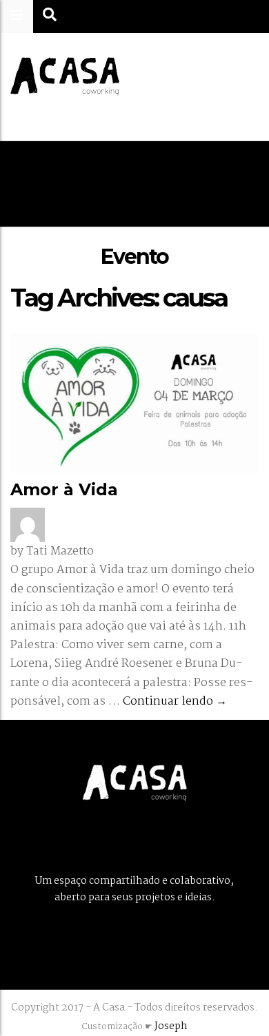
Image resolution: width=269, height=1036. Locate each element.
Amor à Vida (64, 489)
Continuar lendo (175, 701)
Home (78, 183)
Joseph (171, 1026)
